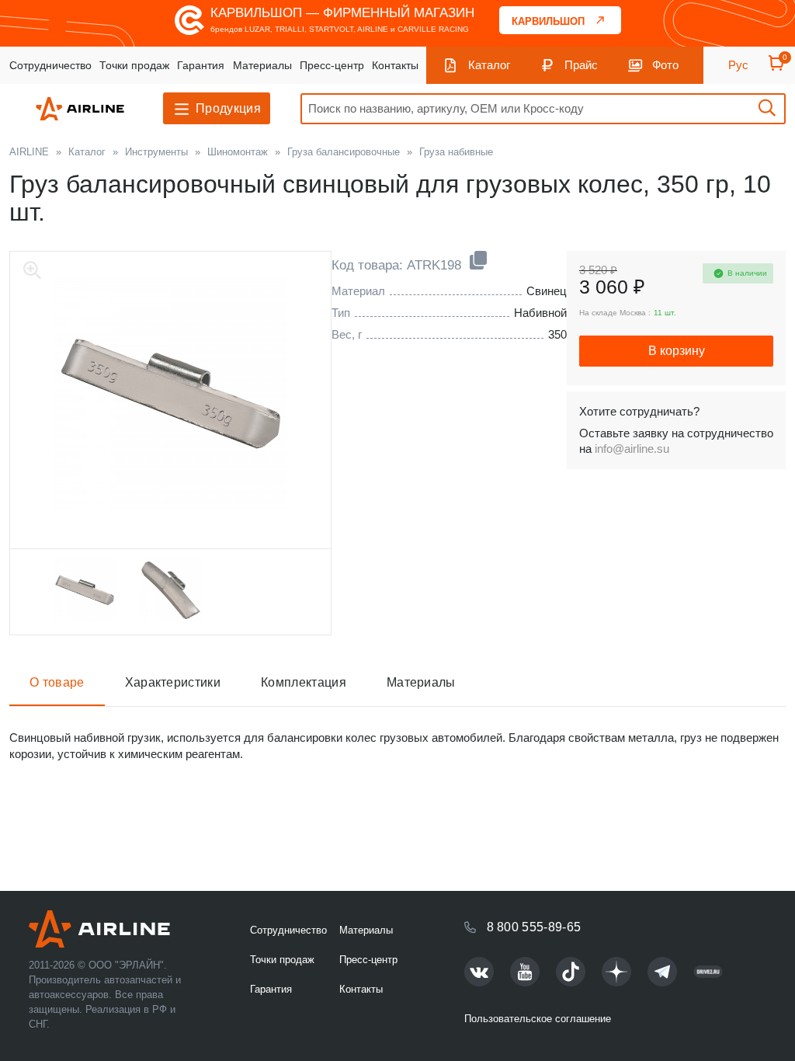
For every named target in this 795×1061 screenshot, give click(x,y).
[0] (776, 68)
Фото (665, 64)
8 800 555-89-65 (534, 927)
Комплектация (303, 682)
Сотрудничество (50, 65)
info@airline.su (632, 448)
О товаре (57, 682)
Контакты (395, 65)
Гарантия (200, 65)
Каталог (489, 64)
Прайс (581, 64)
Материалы (262, 65)
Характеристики (172, 682)
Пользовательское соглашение (537, 1018)
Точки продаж (134, 65)
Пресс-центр (332, 65)
